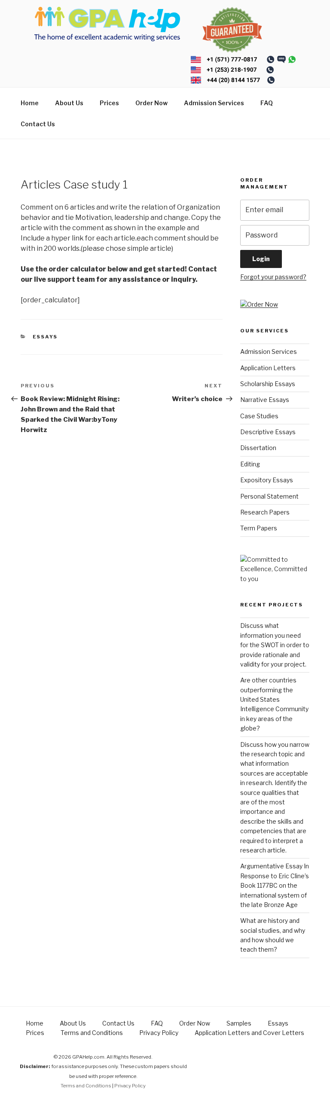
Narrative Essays (264, 399)
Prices (109, 103)
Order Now (151, 103)
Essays (45, 337)
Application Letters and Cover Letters (249, 1032)
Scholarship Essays (267, 383)
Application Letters (268, 367)
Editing (250, 464)
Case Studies (259, 416)
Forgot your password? (273, 276)
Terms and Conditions (92, 1032)
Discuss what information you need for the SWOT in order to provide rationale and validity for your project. (274, 645)
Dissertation (258, 447)
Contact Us (38, 124)
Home (30, 103)
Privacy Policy (158, 1032)
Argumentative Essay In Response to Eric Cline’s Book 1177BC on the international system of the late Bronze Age (274, 885)
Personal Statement (269, 496)
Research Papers (265, 512)
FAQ (266, 103)
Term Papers (258, 528)
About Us (69, 103)
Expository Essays (266, 480)
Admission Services (214, 103)
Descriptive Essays (268, 431)
